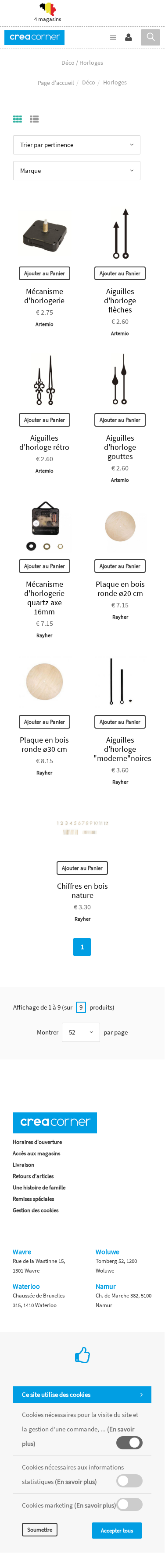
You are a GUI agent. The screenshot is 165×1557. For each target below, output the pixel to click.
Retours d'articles (33, 1176)
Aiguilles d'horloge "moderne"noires (122, 749)
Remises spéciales (33, 1199)
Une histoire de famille (39, 1187)
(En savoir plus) (76, 1481)
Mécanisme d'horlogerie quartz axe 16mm (44, 598)
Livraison (23, 1164)
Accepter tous (117, 1530)
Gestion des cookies (35, 1210)
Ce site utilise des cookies (56, 1394)
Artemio (45, 324)
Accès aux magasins (36, 1153)
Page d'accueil (56, 83)
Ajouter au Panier (44, 273)
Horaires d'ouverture (37, 1142)
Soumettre (39, 1529)
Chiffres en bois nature (82, 890)
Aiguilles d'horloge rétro (44, 442)
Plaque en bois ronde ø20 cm (120, 588)
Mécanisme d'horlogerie (44, 295)
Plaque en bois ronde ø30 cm (44, 744)
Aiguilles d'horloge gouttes (120, 447)
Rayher (44, 635)
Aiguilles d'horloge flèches (120, 300)
